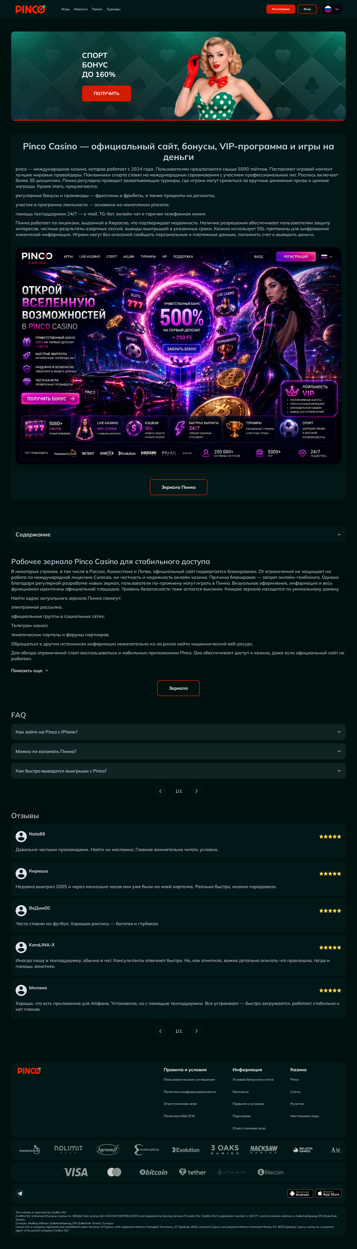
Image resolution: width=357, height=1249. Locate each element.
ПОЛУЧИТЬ (106, 93)
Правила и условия (185, 1069)
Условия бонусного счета (253, 1079)
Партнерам (242, 1116)
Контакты (241, 1092)
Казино (298, 1069)
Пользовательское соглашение (189, 1079)
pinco (21, 169)
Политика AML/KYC (179, 1116)
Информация (247, 1069)
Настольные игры (304, 1116)
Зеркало (178, 688)
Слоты (295, 1092)
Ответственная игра (180, 1104)
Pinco (294, 1079)
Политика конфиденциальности (190, 1092)
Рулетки (297, 1104)
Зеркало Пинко (178, 487)
